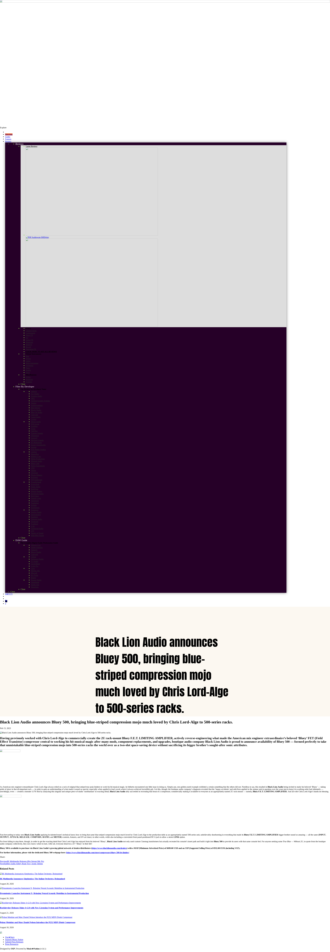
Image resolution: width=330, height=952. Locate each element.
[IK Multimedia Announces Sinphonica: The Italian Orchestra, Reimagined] (31, 874)
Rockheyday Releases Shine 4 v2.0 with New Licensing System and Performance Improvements (41, 908)
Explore (3, 127)
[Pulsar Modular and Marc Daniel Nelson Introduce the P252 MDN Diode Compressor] (36, 917)
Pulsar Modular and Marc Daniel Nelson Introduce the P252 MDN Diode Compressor (37, 922)
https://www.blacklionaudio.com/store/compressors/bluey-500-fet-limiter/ (97, 852)
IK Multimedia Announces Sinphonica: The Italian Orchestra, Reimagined (32, 879)
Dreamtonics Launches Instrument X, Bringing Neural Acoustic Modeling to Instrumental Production (44, 893)
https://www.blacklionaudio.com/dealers (109, 848)
